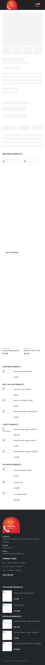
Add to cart (38, 164)
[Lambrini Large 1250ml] (7, 392)
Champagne (6, 348)
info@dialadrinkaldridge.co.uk (13, 553)
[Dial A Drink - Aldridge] (11, 5)
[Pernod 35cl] (7, 485)
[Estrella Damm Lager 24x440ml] (7, 432)
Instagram (11, 580)
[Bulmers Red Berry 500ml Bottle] (7, 414)
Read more (17, 164)
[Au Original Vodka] (7, 497)
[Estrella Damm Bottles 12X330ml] (7, 454)
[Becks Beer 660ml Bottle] (7, 374)
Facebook (5, 580)
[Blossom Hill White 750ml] (7, 403)
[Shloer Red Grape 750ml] (7, 473)
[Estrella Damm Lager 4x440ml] (7, 443)
